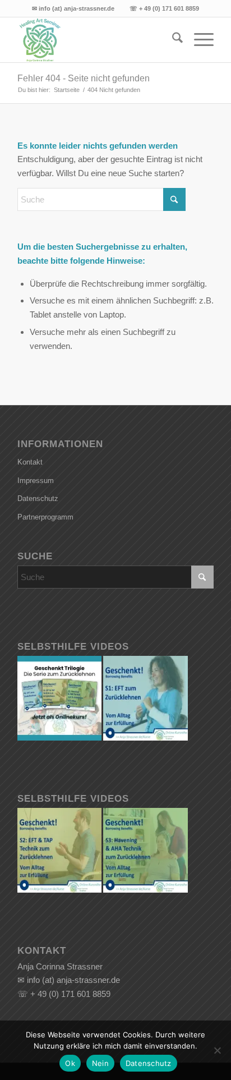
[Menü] (198, 39)
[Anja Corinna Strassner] (95, 39)
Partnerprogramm (45, 517)
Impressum (35, 480)
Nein (100, 1063)
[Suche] (172, 39)
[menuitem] (172, 39)
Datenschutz (37, 498)
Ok (70, 1063)
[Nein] (217, 1050)
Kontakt (30, 462)
